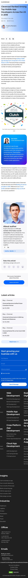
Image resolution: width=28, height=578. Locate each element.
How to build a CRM (5, 493)
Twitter (21, 562)
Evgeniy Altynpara (11, 26)
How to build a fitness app (7, 486)
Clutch (7, 562)
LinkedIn (2, 562)
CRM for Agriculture (5, 491)
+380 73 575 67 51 (5, 532)
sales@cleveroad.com (7, 555)
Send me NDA (6, 373)
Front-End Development (13, 399)
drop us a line (20, 188)
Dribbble (25, 562)
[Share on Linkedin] (13, 38)
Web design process (5, 496)
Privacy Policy (10, 380)
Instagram (11, 562)
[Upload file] (26, 370)
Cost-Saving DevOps (12, 453)
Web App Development (13, 407)
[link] (4, 247)
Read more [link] (13, 342)
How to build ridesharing (7, 483)
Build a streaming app (6, 488)
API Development (11, 404)
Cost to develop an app (6, 480)
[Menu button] (26, 2)
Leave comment (14, 282)
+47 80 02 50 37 (5, 540)
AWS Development (12, 451)
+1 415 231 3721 (5, 536)
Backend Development (13, 401)
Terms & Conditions (14, 565)
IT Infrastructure (11, 456)
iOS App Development (13, 420)
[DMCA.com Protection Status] (14, 572)
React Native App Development (11, 435)
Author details (9, 251)
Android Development (13, 417)
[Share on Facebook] (6, 38)
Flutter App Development (14, 438)
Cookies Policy (14, 567)
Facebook (16, 562)
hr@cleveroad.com (7, 559)
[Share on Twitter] (9, 38)
